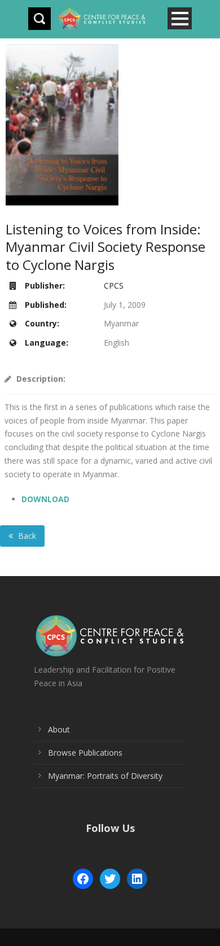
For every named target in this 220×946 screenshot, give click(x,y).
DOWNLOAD (45, 499)
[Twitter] (110, 879)
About (59, 729)
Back (26, 535)
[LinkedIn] (137, 879)
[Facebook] (83, 879)
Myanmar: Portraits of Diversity (105, 775)
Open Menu (180, 18)
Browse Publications (85, 752)
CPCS (114, 285)
